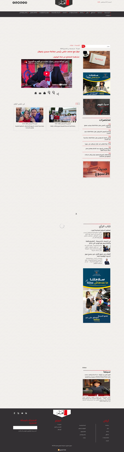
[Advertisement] (59, 226)
